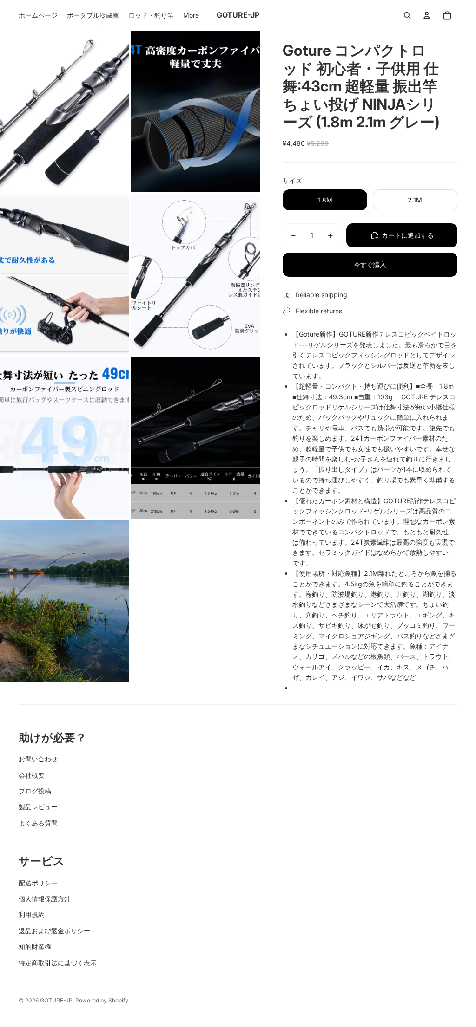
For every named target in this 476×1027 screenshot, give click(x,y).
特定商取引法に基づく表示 (58, 963)
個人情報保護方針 (45, 899)
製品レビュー (38, 807)
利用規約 (32, 914)
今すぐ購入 (370, 264)
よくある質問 (38, 823)
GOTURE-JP (56, 1000)
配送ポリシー (38, 883)
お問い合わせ (38, 759)
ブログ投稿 (35, 791)
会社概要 (32, 775)
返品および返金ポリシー (54, 931)
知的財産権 (35, 946)
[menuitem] (38, 15)
